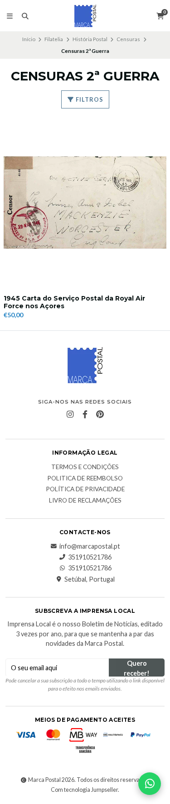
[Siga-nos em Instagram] (70, 414)
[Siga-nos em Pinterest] (100, 414)
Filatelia (53, 39)
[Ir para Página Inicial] (85, 16)
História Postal (90, 39)
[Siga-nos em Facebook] (85, 414)
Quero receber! (137, 668)
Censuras (128, 39)
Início (28, 39)
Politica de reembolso (85, 478)
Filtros (88, 99)
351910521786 (90, 557)
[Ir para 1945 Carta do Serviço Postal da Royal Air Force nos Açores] (85, 203)
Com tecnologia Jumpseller (84, 789)
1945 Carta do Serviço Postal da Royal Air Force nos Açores (74, 302)
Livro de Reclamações (85, 501)
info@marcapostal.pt (89, 546)
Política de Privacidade (85, 489)
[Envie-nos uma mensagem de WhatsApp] (149, 783)
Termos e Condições (85, 467)
